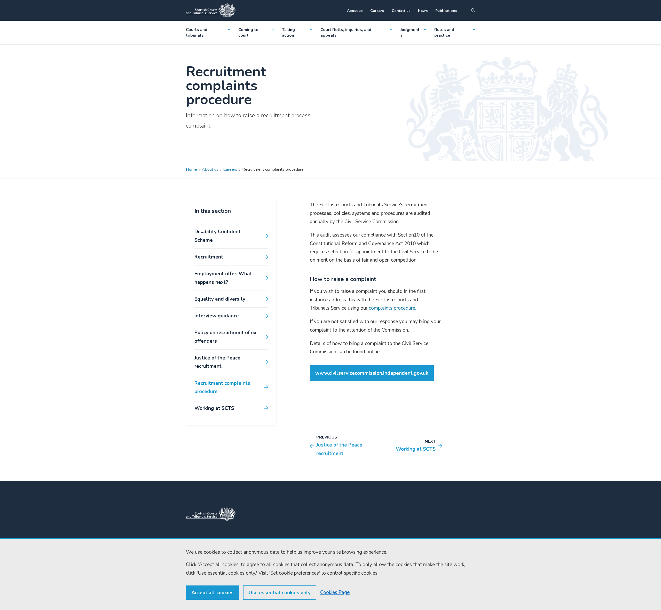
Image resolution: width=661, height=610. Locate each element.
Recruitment (208, 257)
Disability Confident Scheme (217, 235)
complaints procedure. (391, 308)
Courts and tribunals (196, 32)
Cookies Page (335, 592)
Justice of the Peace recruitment (217, 362)
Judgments (410, 32)
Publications (446, 10)
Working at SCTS (214, 408)
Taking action (288, 32)
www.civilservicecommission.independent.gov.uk (371, 373)
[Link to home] (210, 10)
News (423, 10)
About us (355, 10)
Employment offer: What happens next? (223, 277)
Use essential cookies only (280, 592)
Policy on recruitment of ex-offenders (226, 336)
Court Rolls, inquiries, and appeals (345, 32)
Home (191, 169)
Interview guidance (216, 315)
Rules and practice (444, 32)
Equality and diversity (219, 299)
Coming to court (248, 32)
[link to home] (210, 514)
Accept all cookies (212, 592)
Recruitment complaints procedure (222, 387)
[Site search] (473, 10)
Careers (377, 10)
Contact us (401, 10)
